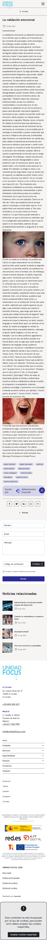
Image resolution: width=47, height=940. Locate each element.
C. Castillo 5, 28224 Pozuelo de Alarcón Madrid (11, 718)
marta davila (9, 468)
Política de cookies (10, 883)
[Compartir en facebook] (9, 503)
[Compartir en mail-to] (37, 503)
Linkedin (6, 791)
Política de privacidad (27, 571)
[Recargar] (41, 564)
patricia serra (21, 477)
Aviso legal (7, 873)
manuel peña (26, 473)
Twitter (5, 786)
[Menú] (42, 3)
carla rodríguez (10, 473)
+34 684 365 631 (11, 704)
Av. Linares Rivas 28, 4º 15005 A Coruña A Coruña (13, 694)
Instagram (6, 796)
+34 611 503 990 (11, 724)
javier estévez (9, 464)
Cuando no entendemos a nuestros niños (28, 617)
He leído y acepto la (20, 571)
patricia (40, 464)
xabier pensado (26, 464)
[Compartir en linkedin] (23, 503)
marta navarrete (10, 481)
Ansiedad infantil (21, 632)
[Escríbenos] (42, 490)
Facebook (6, 781)
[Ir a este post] (8, 606)
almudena (8, 477)
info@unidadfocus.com (14, 731)
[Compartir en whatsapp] (30, 503)
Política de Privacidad (11, 878)
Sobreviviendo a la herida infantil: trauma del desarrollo (28, 603)
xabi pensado (24, 468)
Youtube (6, 801)
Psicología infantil (9, 31)
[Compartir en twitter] (16, 503)
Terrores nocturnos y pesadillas (27, 645)
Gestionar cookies (10, 888)
